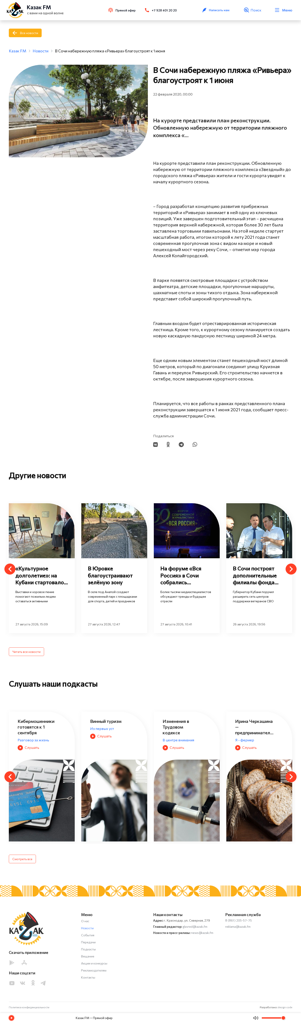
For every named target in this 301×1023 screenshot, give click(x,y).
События (87, 935)
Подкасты (88, 949)
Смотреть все (22, 859)
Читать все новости (26, 652)
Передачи (88, 942)
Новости (87, 928)
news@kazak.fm (202, 933)
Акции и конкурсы (94, 963)
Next (291, 569)
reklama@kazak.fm (238, 926)
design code (285, 1007)
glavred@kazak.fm (195, 926)
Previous (9, 569)
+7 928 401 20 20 (164, 10)
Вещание (87, 956)
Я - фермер (172, 740)
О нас (85, 921)
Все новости (29, 33)
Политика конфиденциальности (29, 1007)
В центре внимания (106, 740)
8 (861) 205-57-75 (238, 920)
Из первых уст (29, 728)
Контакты (88, 977)
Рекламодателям (93, 970)
